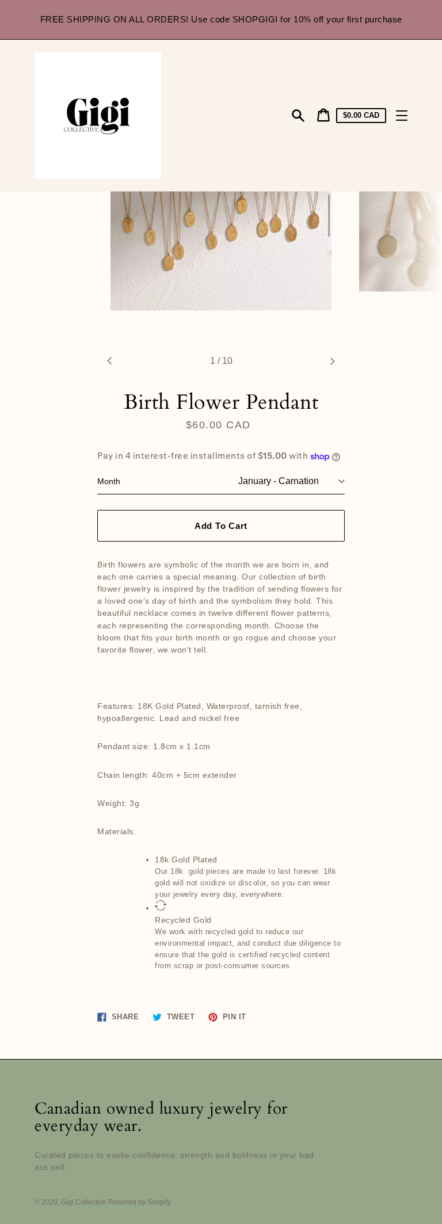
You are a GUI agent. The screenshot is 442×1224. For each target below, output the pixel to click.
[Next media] (332, 361)
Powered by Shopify (139, 1202)
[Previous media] (110, 361)
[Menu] (401, 115)
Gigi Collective (84, 1202)
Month (108, 481)
